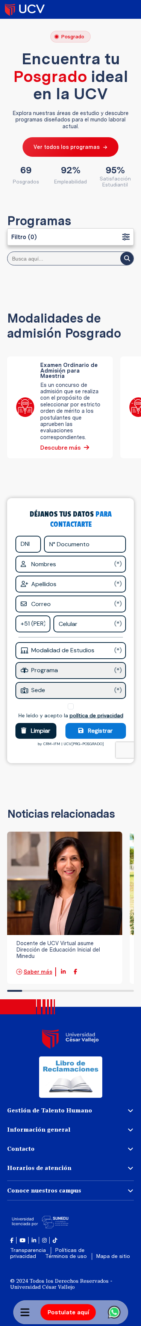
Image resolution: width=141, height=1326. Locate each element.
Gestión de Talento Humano (49, 1110)
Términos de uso (66, 1256)
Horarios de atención (39, 1167)
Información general (38, 1129)
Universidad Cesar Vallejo (24, 9)
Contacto (21, 1148)
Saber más (38, 971)
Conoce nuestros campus (44, 1190)
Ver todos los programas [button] (70, 147)
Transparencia (28, 1250)
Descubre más (60, 447)
